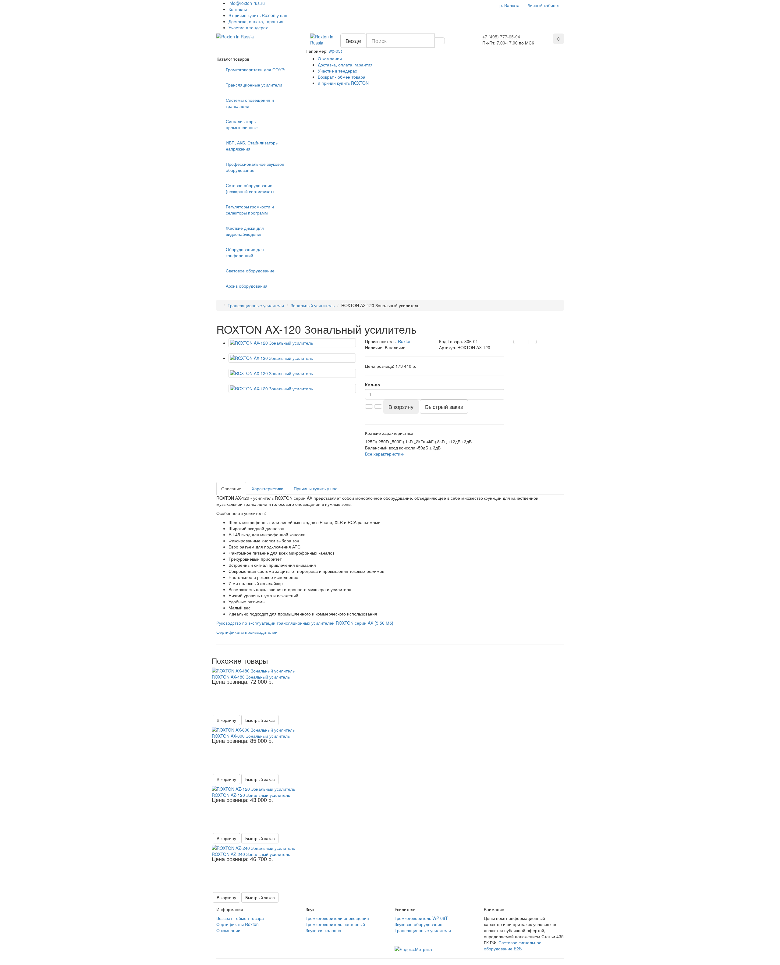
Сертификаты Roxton (237, 924)
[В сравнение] (533, 342)
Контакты (238, 9)
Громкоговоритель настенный (335, 924)
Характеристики (267, 488)
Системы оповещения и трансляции (250, 103)
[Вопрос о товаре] (517, 342)
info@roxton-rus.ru (247, 3)
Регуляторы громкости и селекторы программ (250, 210)
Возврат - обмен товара (341, 77)
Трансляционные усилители (254, 85)
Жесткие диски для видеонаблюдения (245, 231)
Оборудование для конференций (245, 252)
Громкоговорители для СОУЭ (255, 69)
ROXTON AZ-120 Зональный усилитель (251, 795)
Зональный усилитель (313, 305)
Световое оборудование (250, 271)
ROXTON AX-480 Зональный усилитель (251, 677)
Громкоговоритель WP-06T (421, 918)
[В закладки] (525, 342)
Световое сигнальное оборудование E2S (512, 945)
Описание (231, 488)
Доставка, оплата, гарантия (256, 21)
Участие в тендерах (248, 27)
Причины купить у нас (315, 488)
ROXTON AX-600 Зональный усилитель (251, 736)
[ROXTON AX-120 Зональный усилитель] (292, 342)
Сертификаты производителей (247, 632)
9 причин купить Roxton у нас (258, 15)
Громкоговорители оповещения (337, 918)
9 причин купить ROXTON (343, 83)
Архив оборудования (247, 286)
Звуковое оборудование (418, 924)
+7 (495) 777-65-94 (501, 37)
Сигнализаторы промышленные (242, 124)
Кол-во (372, 384)
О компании (330, 58)
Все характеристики (385, 454)
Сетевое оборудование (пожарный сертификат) (250, 188)
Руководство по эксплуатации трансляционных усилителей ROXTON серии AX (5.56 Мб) (304, 623)
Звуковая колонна (323, 930)
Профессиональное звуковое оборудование (255, 167)
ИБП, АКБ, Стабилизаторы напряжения (252, 146)
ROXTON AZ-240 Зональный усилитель (251, 854)
